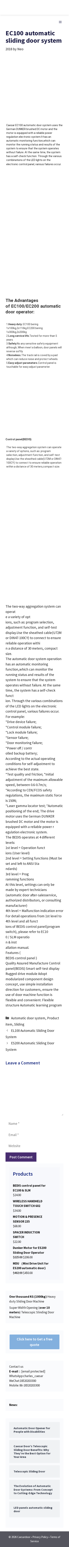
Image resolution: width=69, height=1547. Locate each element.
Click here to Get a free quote (34, 1342)
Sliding (19, 1024)
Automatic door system (28, 1018)
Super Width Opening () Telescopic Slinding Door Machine (31, 1312)
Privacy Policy (40, 1537)
